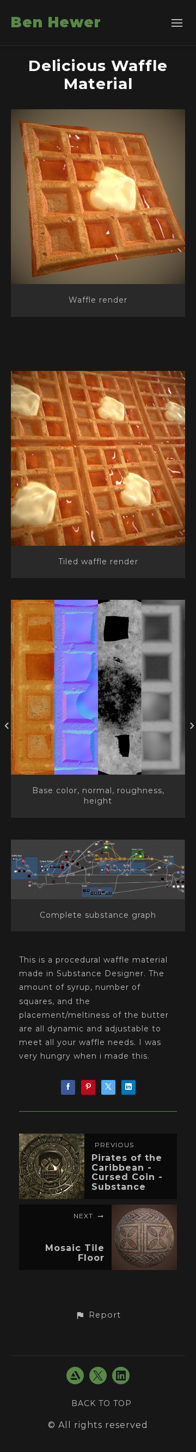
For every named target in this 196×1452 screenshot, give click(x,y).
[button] (98, 1315)
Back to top (101, 1403)
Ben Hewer (56, 22)
